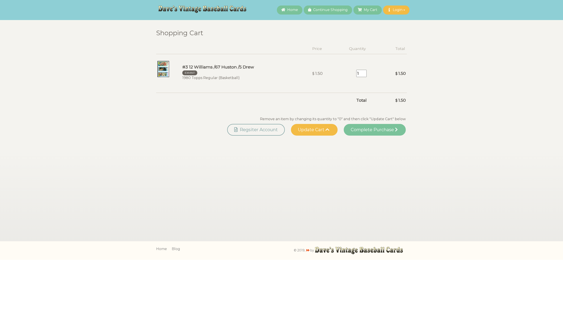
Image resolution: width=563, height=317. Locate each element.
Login (397, 10)
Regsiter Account (258, 129)
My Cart (370, 10)
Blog (176, 249)
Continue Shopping (330, 10)
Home (292, 10)
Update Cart (311, 129)
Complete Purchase (373, 129)
